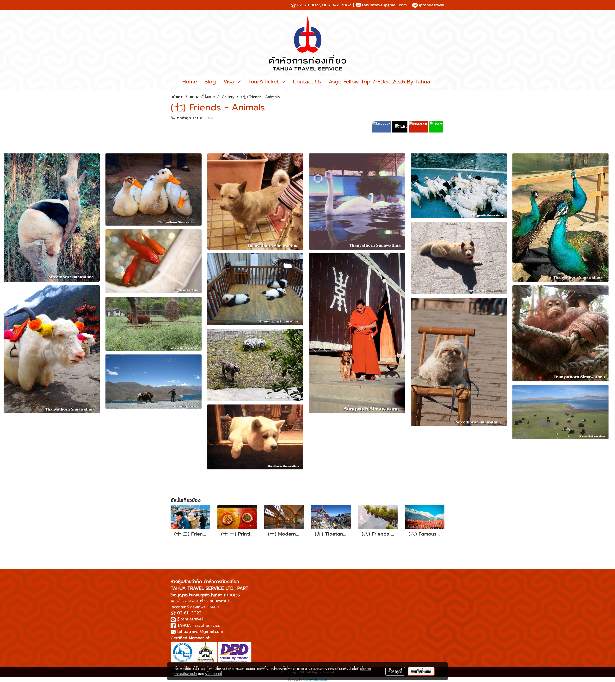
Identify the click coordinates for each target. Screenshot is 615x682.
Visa (229, 82)
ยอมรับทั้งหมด (421, 671)
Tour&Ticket (264, 82)
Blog (210, 82)
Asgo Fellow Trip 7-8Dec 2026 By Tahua (379, 82)
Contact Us (307, 82)
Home (189, 82)
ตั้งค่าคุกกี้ (395, 671)
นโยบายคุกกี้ (213, 673)
